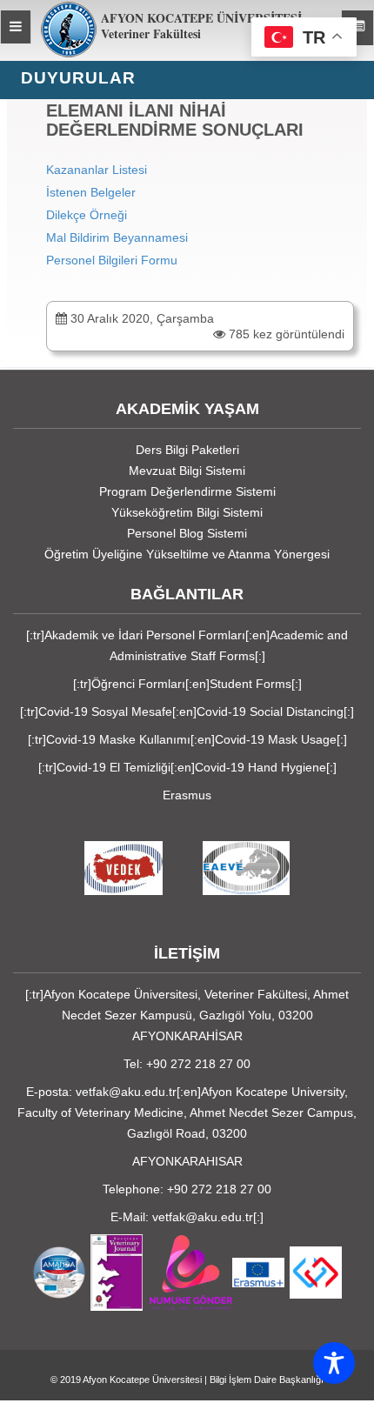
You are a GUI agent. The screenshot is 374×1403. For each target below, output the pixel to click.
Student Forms (250, 684)
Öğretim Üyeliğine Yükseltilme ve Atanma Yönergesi (187, 554)
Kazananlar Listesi (96, 170)
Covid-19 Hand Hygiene (260, 767)
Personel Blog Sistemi (187, 533)
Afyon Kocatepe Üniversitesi (142, 1379)
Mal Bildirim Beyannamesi (117, 237)
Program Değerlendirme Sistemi (187, 491)
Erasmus (187, 795)
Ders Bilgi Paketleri (187, 450)
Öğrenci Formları (138, 684)
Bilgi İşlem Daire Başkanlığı (267, 1379)
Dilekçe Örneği (86, 215)
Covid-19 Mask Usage (276, 739)
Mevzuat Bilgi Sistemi (187, 471)
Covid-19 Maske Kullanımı (118, 739)
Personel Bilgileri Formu (111, 260)
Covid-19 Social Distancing (270, 711)
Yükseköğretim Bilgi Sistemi (187, 512)
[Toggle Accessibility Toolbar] (334, 1363)
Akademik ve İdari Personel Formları (144, 635)
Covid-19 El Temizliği (113, 767)
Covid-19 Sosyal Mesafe (105, 711)
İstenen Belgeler (91, 192)
